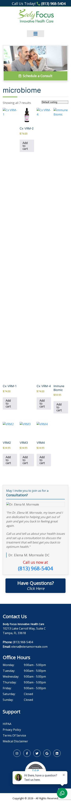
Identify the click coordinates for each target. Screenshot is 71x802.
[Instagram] (17, 753)
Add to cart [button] (8, 403)
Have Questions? (35, 585)
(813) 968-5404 (53, 3)
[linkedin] (57, 753)
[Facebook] (27, 753)
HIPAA (7, 724)
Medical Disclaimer (15, 741)
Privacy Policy (12, 730)
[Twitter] (37, 753)
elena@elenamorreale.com (29, 647)
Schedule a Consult (37, 76)
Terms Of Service (14, 735)
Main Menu (35, 31)
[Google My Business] (47, 753)
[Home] (35, 16)
